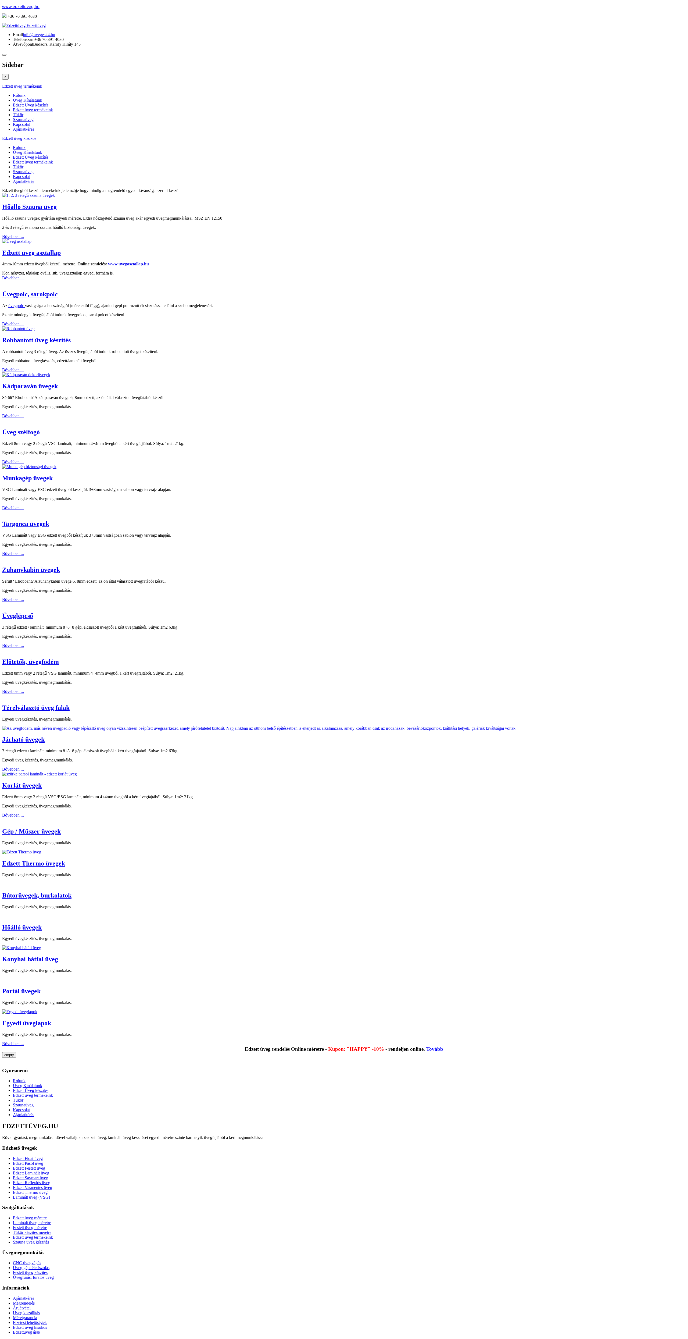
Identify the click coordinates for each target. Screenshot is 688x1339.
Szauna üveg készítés (31, 1242)
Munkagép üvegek (27, 478)
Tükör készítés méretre (32, 1232)
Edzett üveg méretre (30, 1218)
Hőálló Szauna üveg (29, 206)
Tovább (434, 1049)
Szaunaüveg (23, 119)
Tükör (18, 114)
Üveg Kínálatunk (27, 100)
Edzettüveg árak (26, 1332)
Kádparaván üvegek (30, 386)
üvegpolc (16, 305)
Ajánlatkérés (23, 129)
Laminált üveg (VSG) (31, 1197)
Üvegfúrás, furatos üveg (33, 1277)
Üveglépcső (17, 615)
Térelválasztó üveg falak (36, 707)
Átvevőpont (23, 44)
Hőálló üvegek (22, 927)
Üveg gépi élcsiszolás (31, 1267)
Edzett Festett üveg (29, 1168)
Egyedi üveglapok (26, 1023)
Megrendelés (24, 1303)
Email (18, 34)
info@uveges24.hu (39, 34)
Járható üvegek (23, 739)
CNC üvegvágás (27, 1262)
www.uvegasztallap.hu (128, 264)
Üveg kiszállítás (26, 1312)
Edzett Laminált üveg (31, 1173)
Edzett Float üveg (28, 1158)
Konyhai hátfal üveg (30, 959)
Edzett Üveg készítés (30, 105)
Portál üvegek (21, 991)
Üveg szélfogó (21, 432)
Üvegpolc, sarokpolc (30, 294)
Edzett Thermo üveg (30, 1192)
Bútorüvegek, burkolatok (36, 895)
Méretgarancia (25, 1317)
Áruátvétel (22, 1308)
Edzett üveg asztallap (31, 252)
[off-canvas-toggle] (4, 55)
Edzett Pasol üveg (28, 1163)
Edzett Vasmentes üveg (32, 1187)
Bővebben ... (13, 236)
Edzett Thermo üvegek (33, 863)
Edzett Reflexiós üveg (31, 1182)
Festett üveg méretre (30, 1227)
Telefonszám (23, 39)
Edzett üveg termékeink (22, 86)
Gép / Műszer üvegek (31, 831)
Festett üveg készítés (30, 1272)
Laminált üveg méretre (32, 1222)
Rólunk (19, 95)
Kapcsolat (21, 124)
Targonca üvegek (25, 523)
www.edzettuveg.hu (21, 6)
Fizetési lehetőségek (30, 1322)
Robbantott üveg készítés (36, 340)
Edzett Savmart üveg (30, 1178)
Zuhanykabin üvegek (31, 569)
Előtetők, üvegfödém (30, 661)
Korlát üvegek (22, 785)
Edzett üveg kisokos (19, 138)
